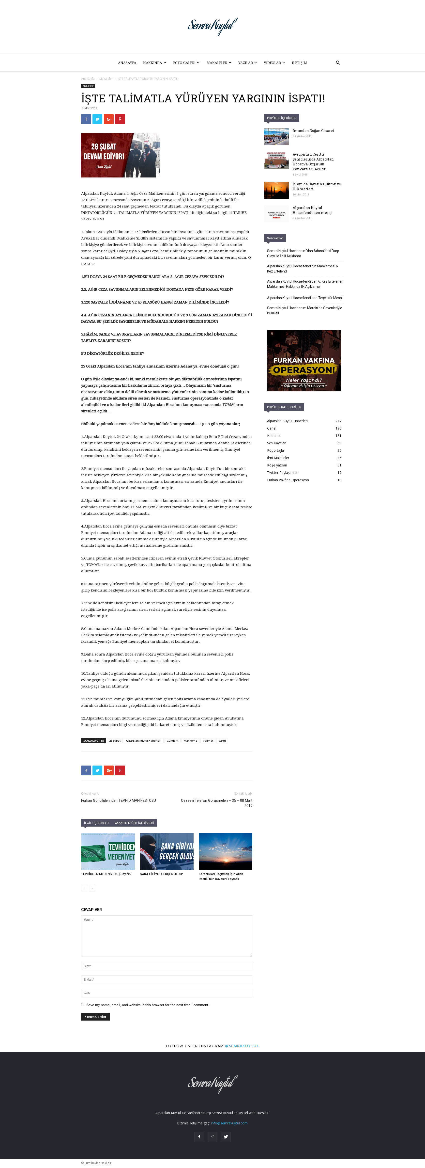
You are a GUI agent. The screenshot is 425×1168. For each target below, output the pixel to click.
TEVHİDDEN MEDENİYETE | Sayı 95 (106, 874)
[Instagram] (212, 1137)
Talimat (208, 740)
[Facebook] (199, 1137)
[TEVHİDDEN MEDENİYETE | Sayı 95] (108, 851)
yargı (222, 740)
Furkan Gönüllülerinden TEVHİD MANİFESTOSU (118, 800)
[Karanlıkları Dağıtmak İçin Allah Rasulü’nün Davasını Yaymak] (225, 851)
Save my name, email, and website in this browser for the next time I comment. (147, 1005)
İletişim (299, 63)
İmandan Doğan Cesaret (313, 130)
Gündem (172, 740)
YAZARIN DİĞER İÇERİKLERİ (134, 823)
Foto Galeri (184, 63)
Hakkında (152, 63)
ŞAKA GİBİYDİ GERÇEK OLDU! (161, 874)
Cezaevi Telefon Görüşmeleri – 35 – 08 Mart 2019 (216, 803)
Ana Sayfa (88, 79)
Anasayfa (127, 63)
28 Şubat (115, 740)
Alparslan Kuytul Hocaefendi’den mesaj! (312, 210)
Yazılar (245, 63)
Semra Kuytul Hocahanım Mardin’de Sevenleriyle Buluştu (304, 310)
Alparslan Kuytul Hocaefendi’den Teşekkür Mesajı (305, 298)
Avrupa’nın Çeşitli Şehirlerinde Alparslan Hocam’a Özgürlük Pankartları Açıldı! (313, 161)
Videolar (272, 63)
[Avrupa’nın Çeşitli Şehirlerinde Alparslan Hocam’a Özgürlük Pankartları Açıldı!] (276, 160)
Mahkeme (190, 740)
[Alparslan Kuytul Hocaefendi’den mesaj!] (276, 213)
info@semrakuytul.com (229, 1123)
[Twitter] (226, 1137)
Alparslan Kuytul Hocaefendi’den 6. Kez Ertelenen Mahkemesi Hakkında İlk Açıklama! (305, 283)
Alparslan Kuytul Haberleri (143, 740)
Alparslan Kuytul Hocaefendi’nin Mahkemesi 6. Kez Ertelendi (303, 268)
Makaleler (217, 63)
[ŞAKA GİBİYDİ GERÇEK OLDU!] (167, 851)
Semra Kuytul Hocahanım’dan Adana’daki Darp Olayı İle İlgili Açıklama (303, 253)
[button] (338, 63)
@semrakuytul (242, 1045)
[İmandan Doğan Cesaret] (276, 136)
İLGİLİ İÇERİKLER (96, 823)
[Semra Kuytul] (212, 27)
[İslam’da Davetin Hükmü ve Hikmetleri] (276, 190)
